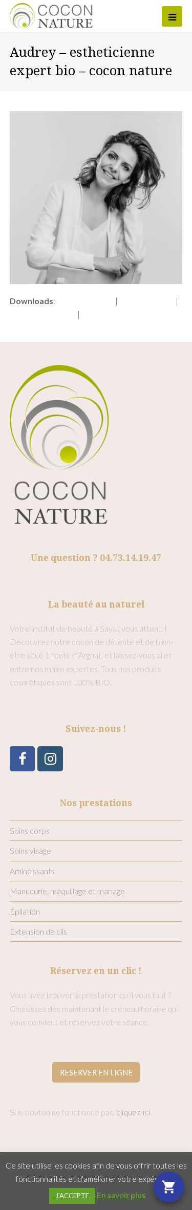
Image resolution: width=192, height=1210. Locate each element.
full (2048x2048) (85, 301)
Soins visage (30, 850)
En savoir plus (121, 1195)
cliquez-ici (133, 1112)
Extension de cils (38, 931)
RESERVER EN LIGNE (96, 1072)
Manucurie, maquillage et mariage (67, 891)
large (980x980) (146, 301)
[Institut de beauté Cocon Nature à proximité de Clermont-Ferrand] (51, 14)
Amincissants (32, 871)
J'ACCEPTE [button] (72, 1196)
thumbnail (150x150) (117, 314)
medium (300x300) (43, 314)
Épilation (25, 911)
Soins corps (30, 830)
